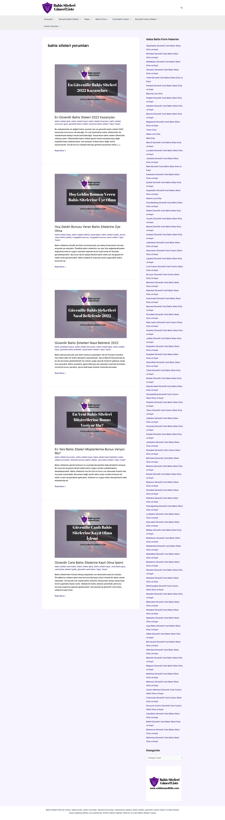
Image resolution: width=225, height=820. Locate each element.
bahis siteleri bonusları (85, 347)
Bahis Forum (101, 19)
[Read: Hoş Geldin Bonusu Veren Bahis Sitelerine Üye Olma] (91, 198)
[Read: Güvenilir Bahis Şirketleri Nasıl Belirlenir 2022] (91, 314)
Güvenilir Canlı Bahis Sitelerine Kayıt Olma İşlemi (89, 562)
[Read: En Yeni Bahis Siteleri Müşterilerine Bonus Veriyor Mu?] (91, 420)
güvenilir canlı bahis (86, 569)
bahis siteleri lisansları (99, 121)
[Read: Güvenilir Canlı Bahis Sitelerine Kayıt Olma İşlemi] (91, 533)
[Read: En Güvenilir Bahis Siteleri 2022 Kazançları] (91, 88)
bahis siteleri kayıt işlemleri (105, 457)
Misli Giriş (150, 138)
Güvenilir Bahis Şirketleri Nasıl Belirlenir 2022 (87, 343)
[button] (182, 7)
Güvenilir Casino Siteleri (145, 19)
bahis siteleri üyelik (110, 234)
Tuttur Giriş (151, 130)
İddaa (86, 19)
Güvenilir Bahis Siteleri (69, 19)
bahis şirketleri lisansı (64, 347)
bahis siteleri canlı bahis (65, 566)
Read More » (60, 150)
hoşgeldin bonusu (81, 237)
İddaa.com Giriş (153, 134)
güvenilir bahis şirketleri (70, 349)
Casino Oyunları (51, 26)
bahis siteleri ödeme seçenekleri (86, 234)
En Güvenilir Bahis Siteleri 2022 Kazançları (85, 117)
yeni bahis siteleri (106, 460)
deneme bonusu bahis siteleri (84, 460)
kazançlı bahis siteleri (99, 124)
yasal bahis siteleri (90, 349)
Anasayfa (48, 19)
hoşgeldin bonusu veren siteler (104, 237)
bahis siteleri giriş (62, 121)
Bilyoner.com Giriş (154, 93)
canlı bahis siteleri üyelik (66, 569)
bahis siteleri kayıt (79, 121)
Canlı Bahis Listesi (120, 19)
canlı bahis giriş (118, 566)
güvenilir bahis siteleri (78, 124)
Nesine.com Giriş (154, 198)
